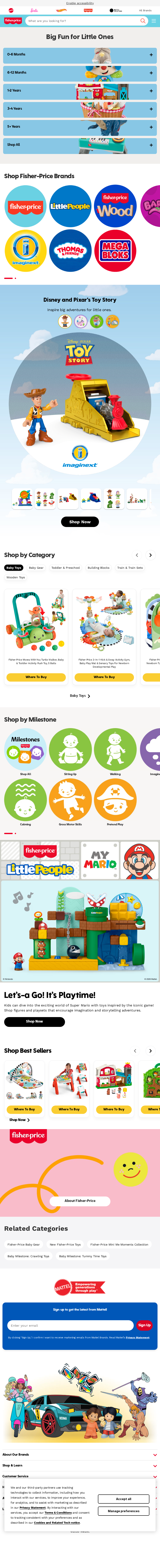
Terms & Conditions (58, 1512)
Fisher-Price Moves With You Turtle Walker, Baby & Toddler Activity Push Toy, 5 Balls (36, 661)
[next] (150, 555)
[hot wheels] (61, 10)
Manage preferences (124, 1511)
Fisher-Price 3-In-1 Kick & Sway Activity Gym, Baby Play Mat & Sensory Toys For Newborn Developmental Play (104, 663)
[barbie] (34, 10)
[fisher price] (88, 10)
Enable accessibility (80, 3)
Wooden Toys (15, 577)
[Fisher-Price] (25, 206)
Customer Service (15, 1476)
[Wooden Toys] (115, 206)
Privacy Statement (33, 1507)
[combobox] (86, 21)
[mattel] (11, 10)
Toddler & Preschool (65, 567)
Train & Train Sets (130, 567)
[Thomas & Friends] (70, 250)
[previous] (137, 555)
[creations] (116, 10)
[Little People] (70, 206)
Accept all (123, 1499)
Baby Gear (36, 567)
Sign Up (144, 1325)
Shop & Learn (12, 1465)
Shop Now (80, 521)
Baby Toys (13, 567)
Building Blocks (98, 567)
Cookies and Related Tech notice (57, 1522)
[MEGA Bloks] (115, 250)
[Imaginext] (25, 250)
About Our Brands (15, 1454)
